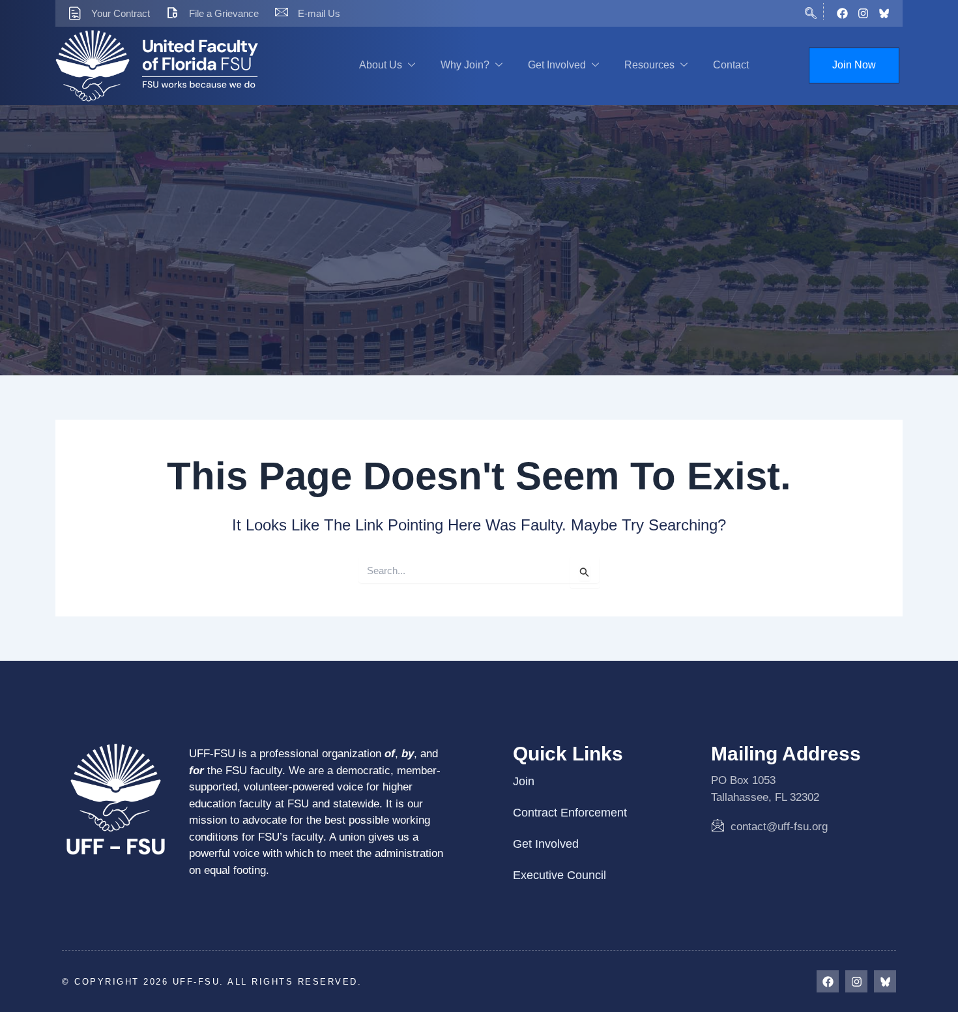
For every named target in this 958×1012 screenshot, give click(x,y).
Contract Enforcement (570, 812)
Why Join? (465, 64)
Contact (731, 64)
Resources (649, 64)
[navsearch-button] (811, 11)
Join (523, 781)
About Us (380, 64)
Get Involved (557, 64)
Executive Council (559, 875)
